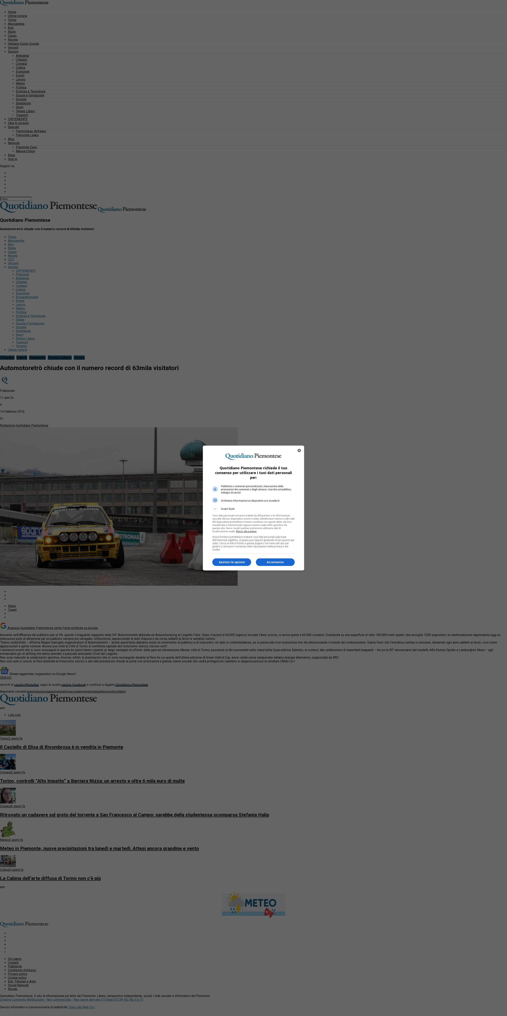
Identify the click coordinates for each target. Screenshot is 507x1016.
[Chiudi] (299, 450)
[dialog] (253, 508)
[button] (253, 509)
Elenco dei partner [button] (246, 531)
